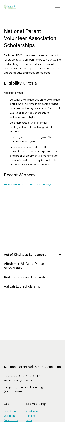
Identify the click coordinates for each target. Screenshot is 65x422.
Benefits (30, 416)
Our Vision (10, 411)
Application (32, 411)
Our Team (10, 416)
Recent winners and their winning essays (27, 184)
